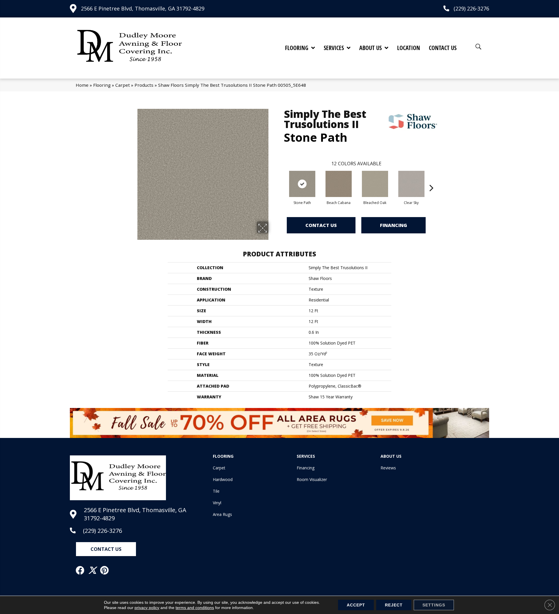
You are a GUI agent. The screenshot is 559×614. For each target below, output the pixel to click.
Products (144, 85)
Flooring (102, 85)
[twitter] (92, 570)
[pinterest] (104, 570)
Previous (281, 179)
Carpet (122, 85)
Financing (393, 225)
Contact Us (321, 225)
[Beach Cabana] (338, 183)
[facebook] (80, 570)
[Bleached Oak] (375, 183)
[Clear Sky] (411, 183)
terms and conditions (195, 607)
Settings (433, 605)
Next (431, 179)
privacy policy (147, 607)
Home (82, 85)
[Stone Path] (302, 183)
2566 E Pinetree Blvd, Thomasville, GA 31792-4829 (142, 8)
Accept (356, 605)
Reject (394, 605)
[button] (106, 549)
